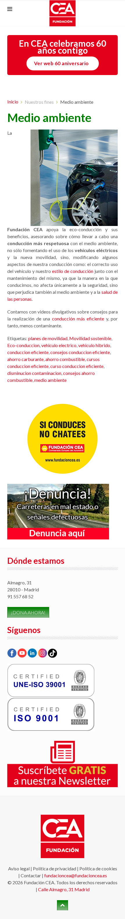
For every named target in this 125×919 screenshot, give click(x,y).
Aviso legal (19, 868)
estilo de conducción (72, 271)
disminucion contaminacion (34, 373)
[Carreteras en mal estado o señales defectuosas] (58, 511)
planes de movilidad (47, 338)
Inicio (12, 101)
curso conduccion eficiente (76, 366)
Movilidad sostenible (90, 338)
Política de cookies (98, 868)
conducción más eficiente (78, 318)
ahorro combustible (65, 359)
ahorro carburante (25, 359)
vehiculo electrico (58, 345)
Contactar (31, 875)
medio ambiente (50, 380)
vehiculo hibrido (94, 345)
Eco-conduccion (23, 345)
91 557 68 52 (20, 596)
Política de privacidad (54, 868)
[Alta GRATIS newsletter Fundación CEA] (62, 763)
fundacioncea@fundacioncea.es (75, 875)
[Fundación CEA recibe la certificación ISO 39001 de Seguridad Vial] (50, 680)
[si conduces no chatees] (62, 438)
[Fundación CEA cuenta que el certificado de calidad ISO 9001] (50, 713)
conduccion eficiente (28, 352)
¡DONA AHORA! (28, 612)
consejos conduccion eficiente (80, 352)
